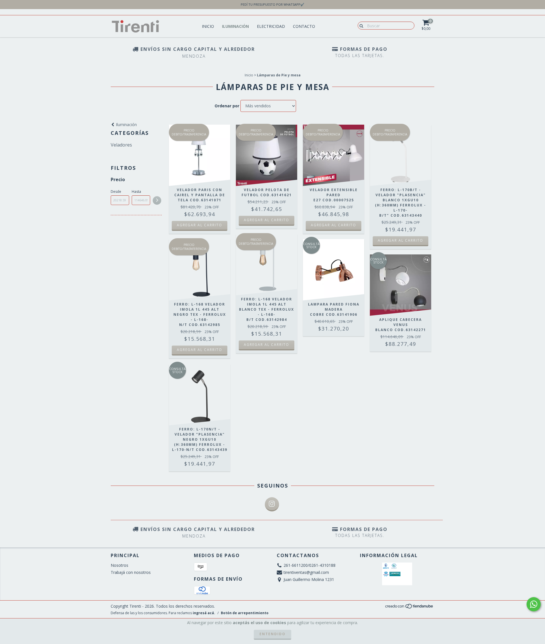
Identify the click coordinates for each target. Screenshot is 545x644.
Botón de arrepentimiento (245, 612)
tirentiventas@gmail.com (306, 572)
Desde (116, 191)
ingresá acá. (204, 612)
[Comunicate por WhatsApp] (534, 604)
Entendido (272, 634)
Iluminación (235, 26)
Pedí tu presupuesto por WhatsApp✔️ (272, 4)
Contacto (304, 26)
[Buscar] (360, 25)
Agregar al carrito (199, 225)
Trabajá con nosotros (131, 572)
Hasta (136, 191)
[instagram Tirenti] (272, 504)
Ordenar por (227, 105)
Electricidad (271, 26)
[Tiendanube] (409, 607)
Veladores (121, 145)
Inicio (208, 26)
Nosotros (119, 565)
